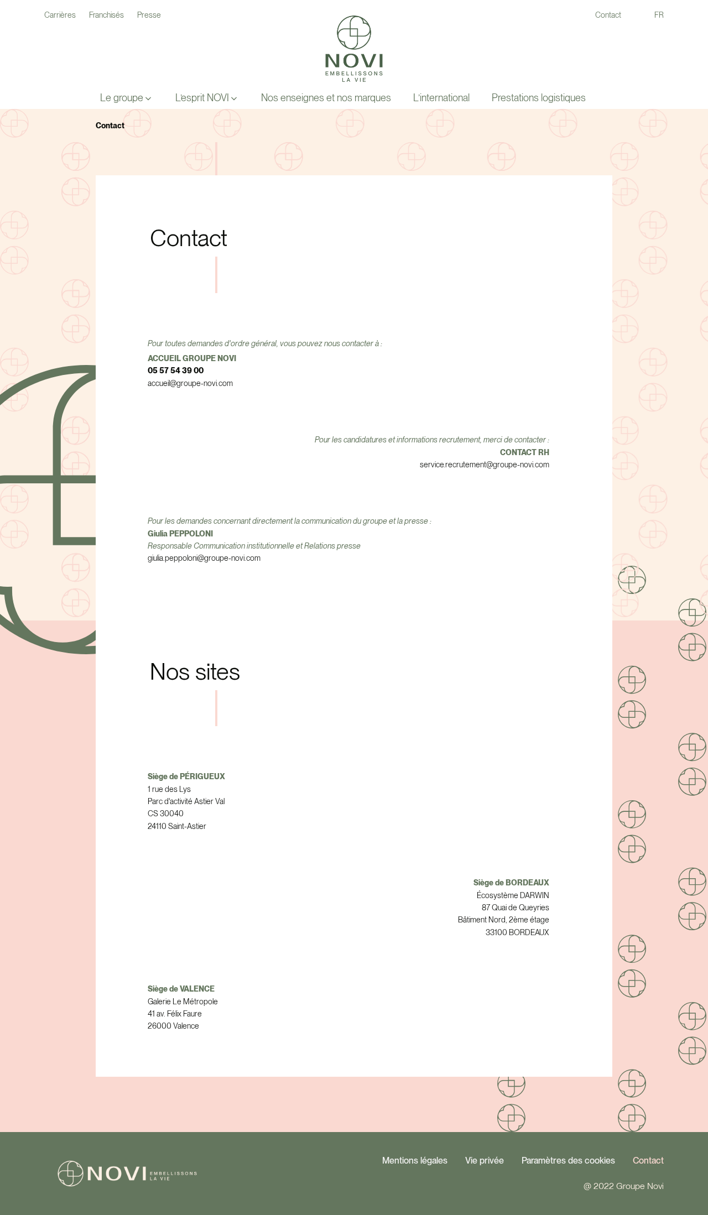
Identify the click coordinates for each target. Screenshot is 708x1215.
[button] (127, 98)
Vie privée (484, 1160)
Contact (648, 1160)
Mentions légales (414, 1160)
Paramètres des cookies (568, 1160)
